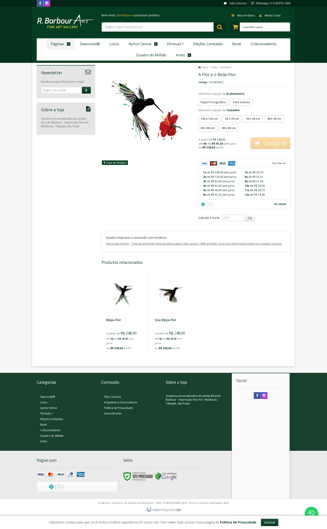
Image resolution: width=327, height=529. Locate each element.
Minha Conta (273, 15)
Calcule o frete (209, 218)
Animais (225, 67)
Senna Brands (112, 413)
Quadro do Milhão (52, 436)
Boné (43, 424)
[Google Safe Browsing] (166, 476)
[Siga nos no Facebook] (40, 3)
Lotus (43, 402)
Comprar (274, 143)
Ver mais (125, 332)
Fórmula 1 (46, 413)
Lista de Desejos (116, 162)
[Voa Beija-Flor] (171, 313)
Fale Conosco (238, 3)
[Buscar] (220, 27)
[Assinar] (86, 90)
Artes (214, 67)
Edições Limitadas (51, 419)
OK (250, 218)
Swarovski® (47, 397)
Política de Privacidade (118, 408)
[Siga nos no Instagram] (47, 3)
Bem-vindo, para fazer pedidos (130, 15)
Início (205, 67)
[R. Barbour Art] (66, 21)
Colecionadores (50, 430)
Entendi (269, 522)
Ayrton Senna (48, 408)
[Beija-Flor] (123, 313)
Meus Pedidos (246, 15)
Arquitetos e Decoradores (120, 402)
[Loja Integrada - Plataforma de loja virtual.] (164, 510)
